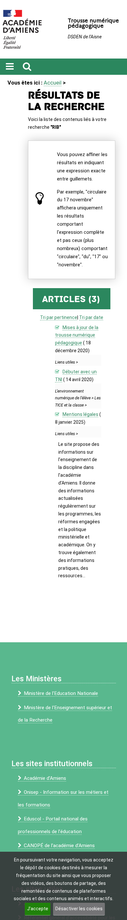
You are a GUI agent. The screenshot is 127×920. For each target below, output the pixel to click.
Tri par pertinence (58, 317)
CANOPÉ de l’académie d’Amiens (59, 845)
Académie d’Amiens (45, 778)
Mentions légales (80, 414)
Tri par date (91, 317)
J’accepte (37, 908)
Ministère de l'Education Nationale (61, 693)
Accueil (53, 82)
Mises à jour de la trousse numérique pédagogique (76, 335)
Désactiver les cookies (79, 908)
